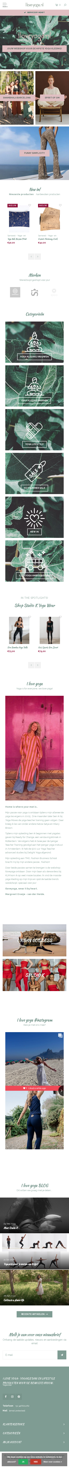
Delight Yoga (34, 852)
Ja (23, 1462)
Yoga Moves (11, 820)
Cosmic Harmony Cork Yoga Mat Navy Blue (48, 239)
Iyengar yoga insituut (52, 845)
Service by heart (36, 12)
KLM (7, 875)
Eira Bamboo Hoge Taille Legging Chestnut (48, 647)
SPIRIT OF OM (52, 97)
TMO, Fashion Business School (41, 858)
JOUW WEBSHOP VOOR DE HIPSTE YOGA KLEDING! (34, 48)
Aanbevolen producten (48, 194)
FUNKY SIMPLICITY (34, 153)
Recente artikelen (33, 1314)
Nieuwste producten (21, 194)
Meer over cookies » (53, 1462)
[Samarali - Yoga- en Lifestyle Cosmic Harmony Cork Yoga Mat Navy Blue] (50, 218)
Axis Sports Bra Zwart (17, 647)
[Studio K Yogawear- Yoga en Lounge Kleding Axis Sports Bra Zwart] (19, 630)
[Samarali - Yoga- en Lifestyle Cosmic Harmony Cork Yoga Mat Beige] (19, 218)
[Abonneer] (62, 1354)
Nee (36, 1462)
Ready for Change (24, 837)
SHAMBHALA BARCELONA (17, 97)
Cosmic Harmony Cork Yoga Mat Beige (17, 239)
